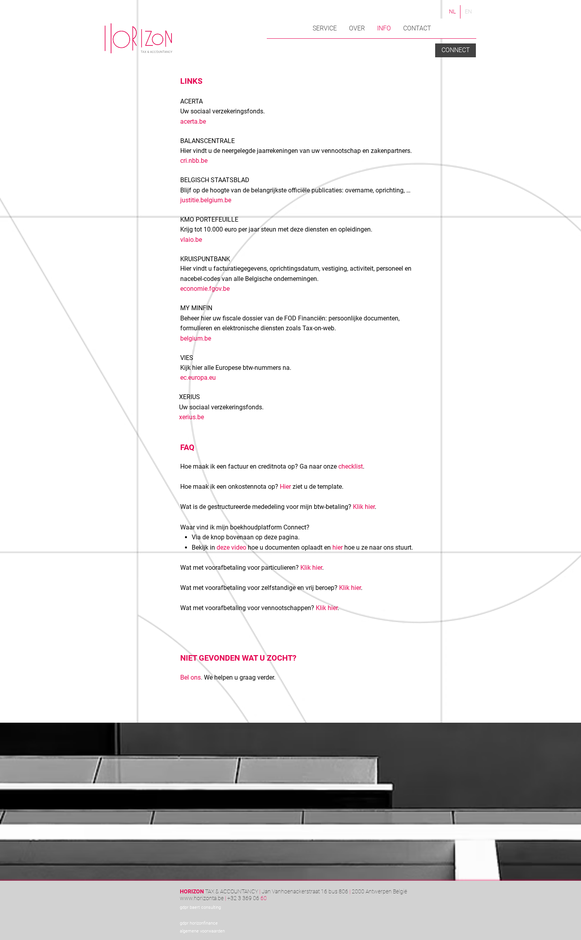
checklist (350, 466)
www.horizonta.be (202, 898)
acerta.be (193, 121)
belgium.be (195, 338)
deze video (231, 547)
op (304, 547)
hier (337, 547)
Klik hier (364, 507)
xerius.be (191, 417)
